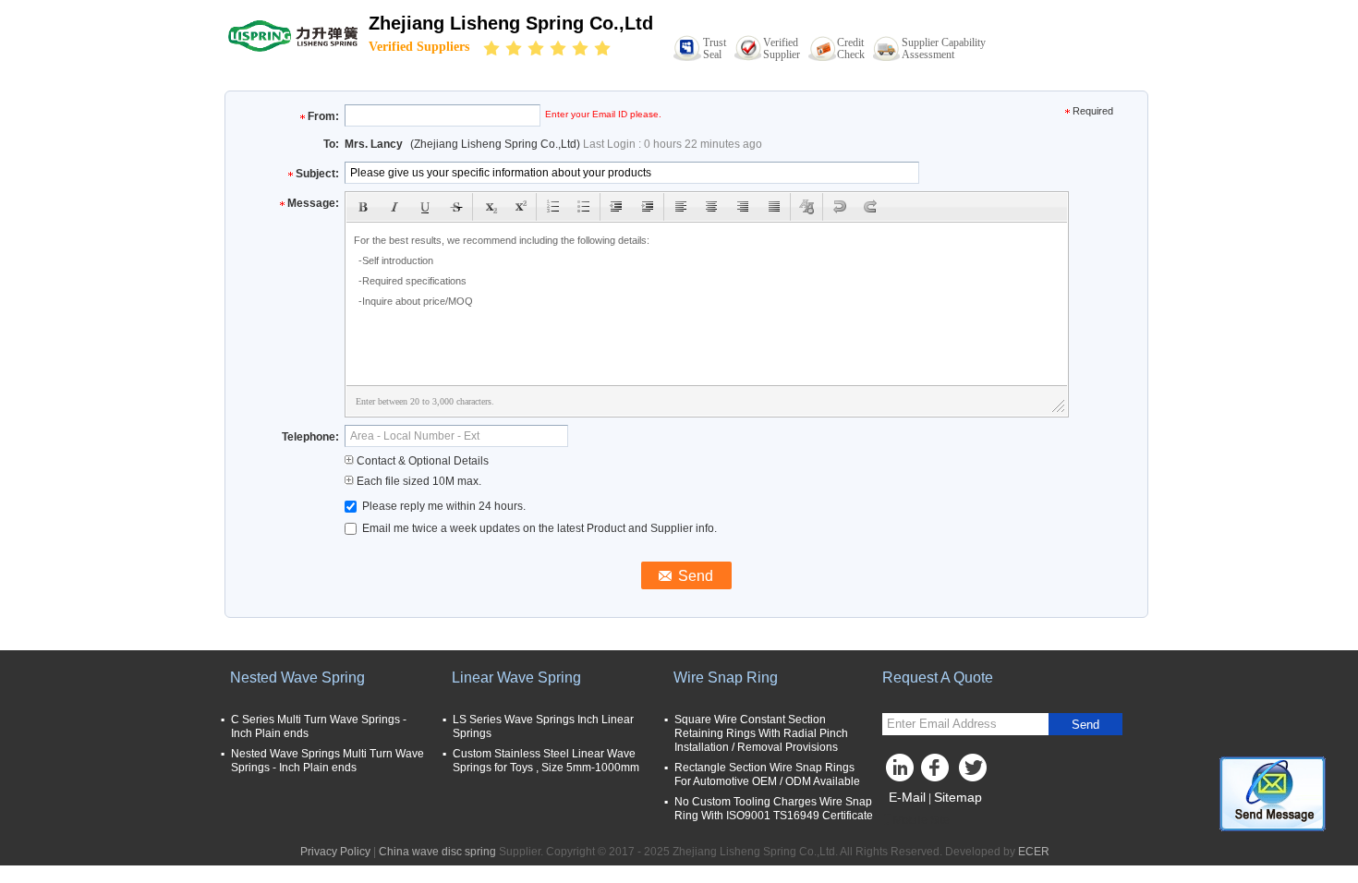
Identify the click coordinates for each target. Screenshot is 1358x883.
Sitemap (958, 797)
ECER (1033, 851)
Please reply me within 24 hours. (442, 506)
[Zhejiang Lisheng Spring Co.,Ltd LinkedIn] (900, 772)
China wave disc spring (437, 851)
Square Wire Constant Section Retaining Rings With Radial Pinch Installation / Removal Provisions (761, 733)
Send (1085, 725)
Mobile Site (921, 820)
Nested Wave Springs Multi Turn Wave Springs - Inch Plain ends (327, 760)
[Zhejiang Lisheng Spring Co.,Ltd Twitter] (974, 772)
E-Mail (907, 797)
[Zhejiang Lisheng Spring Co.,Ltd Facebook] (937, 772)
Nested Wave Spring (297, 677)
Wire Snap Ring (725, 677)
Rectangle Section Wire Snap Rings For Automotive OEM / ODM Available (767, 774)
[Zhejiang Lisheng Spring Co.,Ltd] (293, 35)
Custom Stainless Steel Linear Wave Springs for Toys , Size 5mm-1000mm (546, 760)
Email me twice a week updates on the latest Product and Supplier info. (538, 528)
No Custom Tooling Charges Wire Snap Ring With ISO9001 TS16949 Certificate (773, 808)
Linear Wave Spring (516, 677)
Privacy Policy (335, 851)
